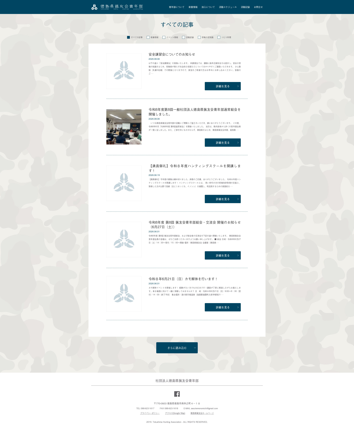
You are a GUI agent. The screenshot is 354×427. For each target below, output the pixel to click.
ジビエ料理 (226, 37)
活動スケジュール (228, 7)
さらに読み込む (177, 348)
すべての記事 (137, 37)
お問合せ (258, 7)
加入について (208, 7)
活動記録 (245, 7)
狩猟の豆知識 (207, 37)
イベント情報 (172, 37)
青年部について (176, 7)
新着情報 (193, 7)
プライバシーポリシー (150, 413)
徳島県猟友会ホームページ (202, 413)
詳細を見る (223, 86)
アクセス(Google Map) (175, 413)
